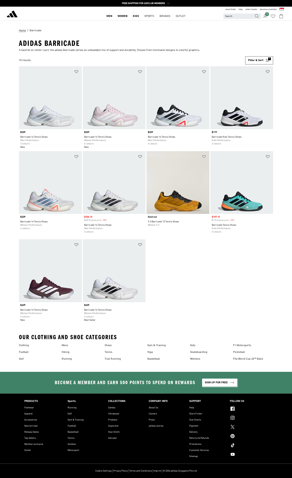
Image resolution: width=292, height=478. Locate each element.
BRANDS (165, 16)
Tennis (108, 352)
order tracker (251, 9)
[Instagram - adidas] (249, 418)
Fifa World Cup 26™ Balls (248, 359)
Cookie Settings (103, 471)
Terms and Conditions (140, 471)
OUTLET (181, 16)
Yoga (150, 352)
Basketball (153, 359)
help (241, 9)
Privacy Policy (120, 471)
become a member (268, 9)
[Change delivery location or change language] (281, 9)
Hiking (65, 352)
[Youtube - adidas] (249, 454)
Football (24, 352)
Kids (192, 345)
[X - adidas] (249, 427)
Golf (21, 359)
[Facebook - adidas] (249, 409)
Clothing (24, 345)
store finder (230, 9)
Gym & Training (156, 345)
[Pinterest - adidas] (249, 436)
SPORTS (149, 16)
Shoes (108, 345)
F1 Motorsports (242, 345)
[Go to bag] (281, 16)
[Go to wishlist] (273, 16)
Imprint (157, 471)
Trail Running (113, 359)
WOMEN (122, 16)
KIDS (136, 16)
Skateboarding (198, 352)
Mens (65, 345)
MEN (109, 16)
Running (67, 359)
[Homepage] (12, 14)
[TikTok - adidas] (249, 445)
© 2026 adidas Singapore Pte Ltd (180, 471)
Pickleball (239, 352)
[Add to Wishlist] (76, 72)
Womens (195, 359)
